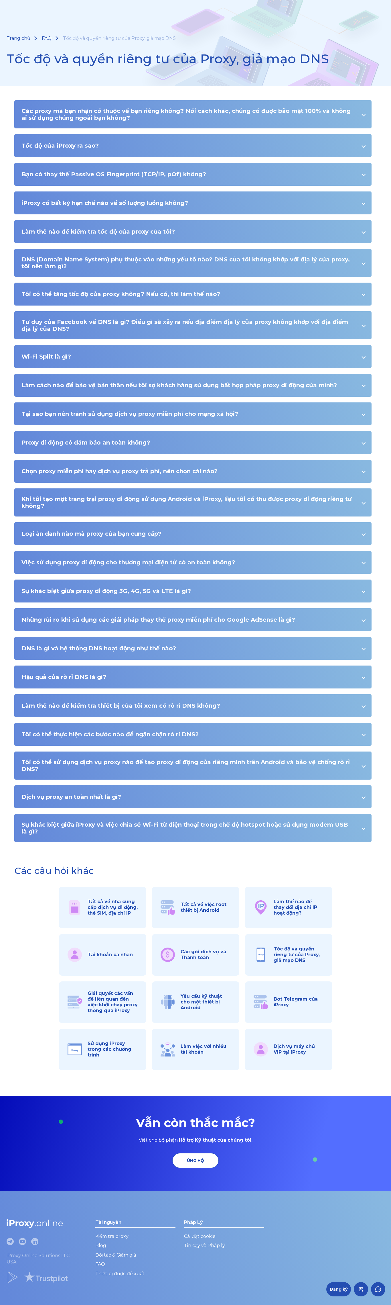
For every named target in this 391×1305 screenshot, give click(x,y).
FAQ (47, 38)
